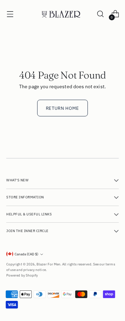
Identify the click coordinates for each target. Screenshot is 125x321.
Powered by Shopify (22, 275)
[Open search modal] (100, 14)
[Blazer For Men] (62, 14)
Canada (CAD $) (26, 254)
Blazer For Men (48, 264)
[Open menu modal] (10, 14)
